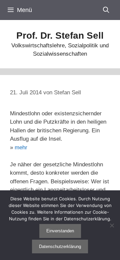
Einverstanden (60, 230)
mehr (21, 147)
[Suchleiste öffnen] (106, 10)
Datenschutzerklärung (60, 246)
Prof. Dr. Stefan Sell (60, 35)
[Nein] (111, 225)
